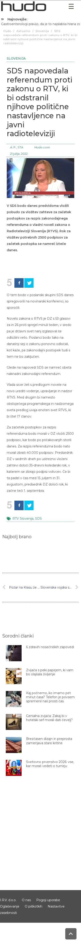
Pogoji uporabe (48, 900)
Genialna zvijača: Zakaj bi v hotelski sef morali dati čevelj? (49, 718)
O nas (26, 900)
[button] (71, 6)
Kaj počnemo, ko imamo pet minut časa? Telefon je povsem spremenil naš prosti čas (50, 697)
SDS (38, 519)
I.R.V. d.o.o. (8, 900)
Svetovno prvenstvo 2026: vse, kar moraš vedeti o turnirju (50, 764)
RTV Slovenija (23, 519)
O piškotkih (33, 906)
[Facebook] (19, 283)
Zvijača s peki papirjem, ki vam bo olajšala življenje (49, 672)
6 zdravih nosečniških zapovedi (50, 647)
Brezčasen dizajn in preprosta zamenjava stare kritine (49, 741)
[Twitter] (29, 283)
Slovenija (16, 58)
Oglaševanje (9, 906)
